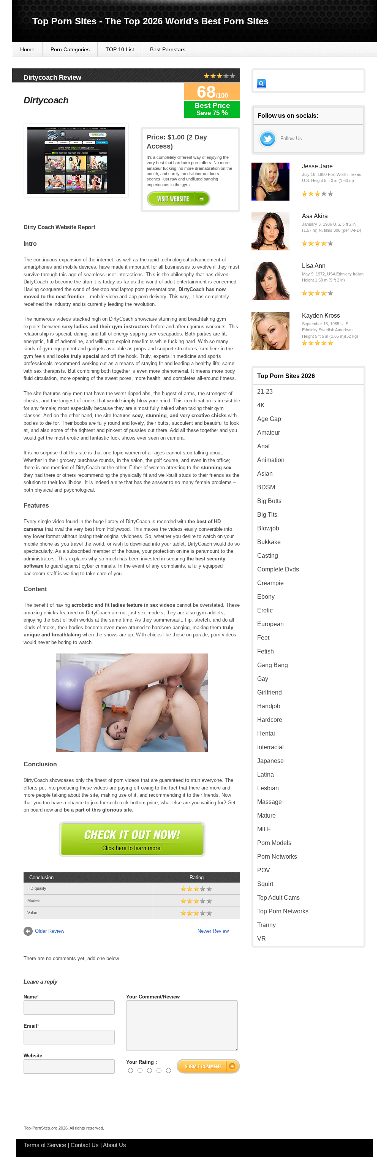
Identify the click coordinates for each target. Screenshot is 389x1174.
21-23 (265, 391)
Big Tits (267, 514)
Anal (263, 446)
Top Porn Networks (282, 911)
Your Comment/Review (153, 997)
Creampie (270, 583)
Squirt (265, 884)
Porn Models (274, 843)
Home (27, 49)
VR (261, 938)
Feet (263, 637)
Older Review (49, 931)
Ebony (266, 596)
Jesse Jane (317, 166)
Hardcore (269, 720)
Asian (265, 473)
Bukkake (269, 542)
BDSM (266, 487)
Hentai (266, 733)
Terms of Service (45, 1145)
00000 (178, 198)
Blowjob (268, 528)
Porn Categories (70, 49)
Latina (265, 774)
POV (263, 870)
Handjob (268, 706)
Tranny (266, 925)
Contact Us (85, 1145)
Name (30, 997)
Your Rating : (141, 1062)
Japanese (270, 761)
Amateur (268, 432)
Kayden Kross (321, 315)
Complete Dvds (278, 569)
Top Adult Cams (278, 897)
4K (261, 405)
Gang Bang (272, 665)
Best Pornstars (167, 49)
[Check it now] (132, 839)
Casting (267, 555)
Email (30, 1026)
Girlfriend (269, 692)
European (270, 624)
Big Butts (269, 501)
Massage (269, 802)
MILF (264, 829)
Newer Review (213, 931)
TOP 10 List (120, 49)
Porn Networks (277, 856)
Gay (262, 679)
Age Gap (269, 419)
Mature (266, 815)
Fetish (265, 651)
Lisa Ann (314, 266)
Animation (271, 460)
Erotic (265, 610)
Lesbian (268, 788)
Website (33, 1055)
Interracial (270, 747)
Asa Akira (315, 216)
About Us (114, 1145)
